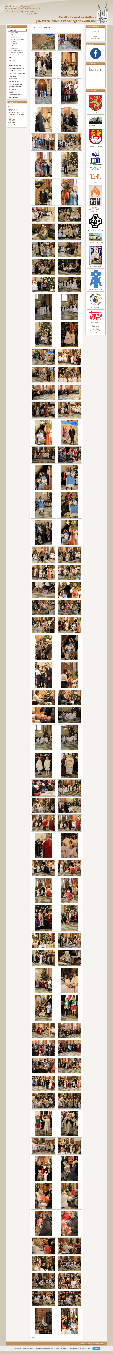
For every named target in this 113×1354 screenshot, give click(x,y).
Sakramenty (14, 43)
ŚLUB (95, 34)
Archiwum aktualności (16, 50)
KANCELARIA (95, 38)
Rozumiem (96, 1348)
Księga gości (14, 48)
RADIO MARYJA (95, 308)
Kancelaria (13, 41)
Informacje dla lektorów (17, 52)
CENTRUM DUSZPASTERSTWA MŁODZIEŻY (95, 209)
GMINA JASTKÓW (96, 146)
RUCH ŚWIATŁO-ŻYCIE (95, 230)
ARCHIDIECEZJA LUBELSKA (95, 168)
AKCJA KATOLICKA (95, 290)
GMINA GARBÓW (95, 113)
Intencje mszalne (15, 37)
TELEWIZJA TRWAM (95, 322)
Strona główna (14, 32)
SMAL (96, 182)
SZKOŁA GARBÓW (95, 126)
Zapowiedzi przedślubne (17, 39)
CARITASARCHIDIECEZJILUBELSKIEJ (95, 330)
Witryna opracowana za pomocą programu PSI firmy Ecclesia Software (86, 1344)
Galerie (13, 46)
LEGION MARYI (95, 267)
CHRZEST (95, 31)
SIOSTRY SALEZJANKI (95, 243)
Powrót (32, 1337)
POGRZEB (95, 36)
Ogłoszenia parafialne (16, 34)
